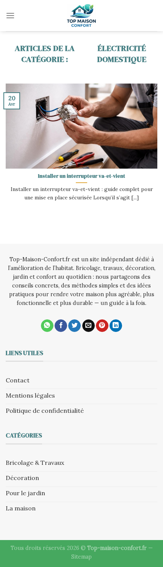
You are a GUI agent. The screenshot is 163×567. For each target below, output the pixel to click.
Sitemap (81, 556)
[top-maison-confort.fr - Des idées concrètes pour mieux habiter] (81, 15)
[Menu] (10, 15)
